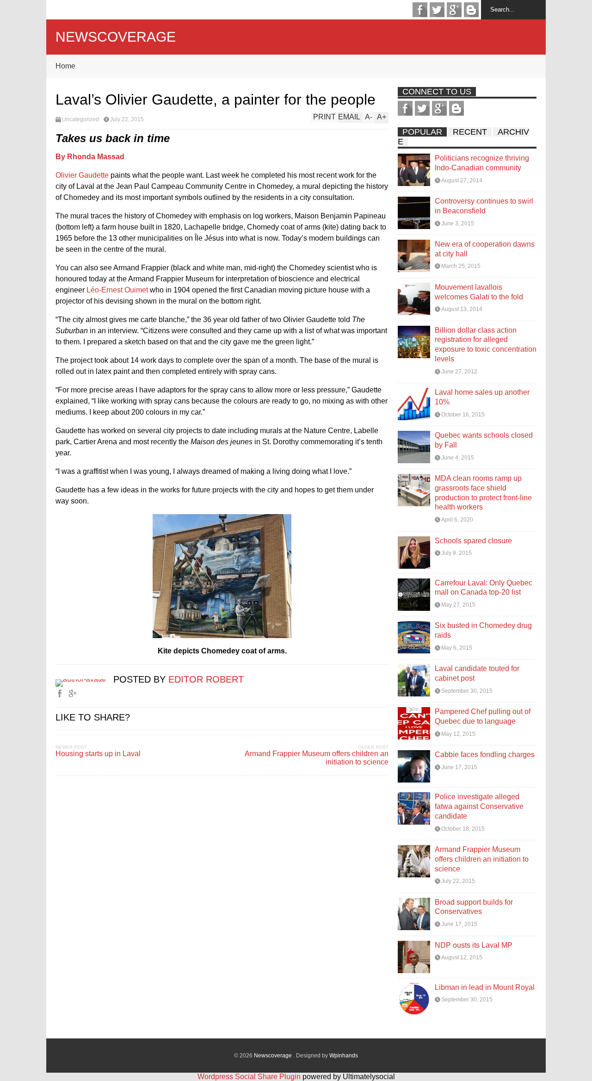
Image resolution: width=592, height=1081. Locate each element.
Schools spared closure (473, 541)
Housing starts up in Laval (98, 754)
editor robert (206, 679)
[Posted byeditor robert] (84, 679)
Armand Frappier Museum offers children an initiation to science (316, 758)
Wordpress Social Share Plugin (249, 1077)
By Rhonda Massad (90, 157)
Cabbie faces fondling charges (485, 754)
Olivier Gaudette (82, 175)
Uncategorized (80, 119)
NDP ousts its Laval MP (473, 945)
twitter (437, 9)
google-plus (454, 9)
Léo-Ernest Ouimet (117, 290)
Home (65, 66)
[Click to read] (414, 170)
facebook (420, 9)
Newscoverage (116, 36)
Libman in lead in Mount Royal (485, 987)
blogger (471, 9)
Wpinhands (343, 1055)
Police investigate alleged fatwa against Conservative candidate (479, 806)
